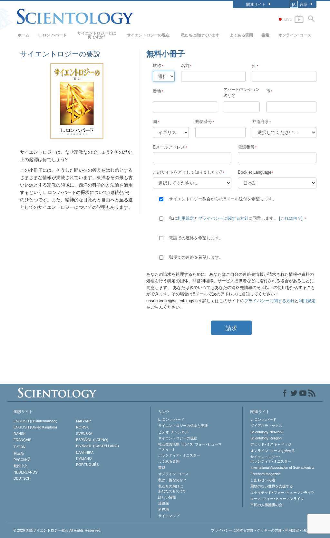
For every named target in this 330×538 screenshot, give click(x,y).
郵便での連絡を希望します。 (196, 257)
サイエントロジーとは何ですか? (96, 35)
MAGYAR (83, 421)
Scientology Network (266, 432)
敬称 (157, 65)
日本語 (19, 454)
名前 (185, 65)
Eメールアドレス (169, 147)
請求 (231, 328)
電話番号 (246, 147)
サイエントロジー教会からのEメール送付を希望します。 (223, 199)
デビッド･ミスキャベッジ (270, 444)
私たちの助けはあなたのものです (172, 488)
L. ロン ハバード (52, 35)
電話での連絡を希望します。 (196, 237)
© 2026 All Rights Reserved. (57, 530)
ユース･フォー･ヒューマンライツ (277, 499)
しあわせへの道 (262, 480)
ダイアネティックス (266, 426)
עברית (19, 446)
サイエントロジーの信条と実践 (183, 426)
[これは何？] (291, 218)
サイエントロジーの (148, 35)
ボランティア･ (179, 455)
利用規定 (185, 218)
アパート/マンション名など (241, 92)
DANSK (19, 434)
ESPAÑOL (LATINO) (92, 440)
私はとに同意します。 (236, 218)
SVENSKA (84, 434)
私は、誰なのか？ (172, 480)
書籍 (265, 35)
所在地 (163, 509)
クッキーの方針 (269, 530)
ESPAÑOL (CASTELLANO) (97, 446)
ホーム (23, 35)
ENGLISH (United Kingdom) (35, 427)
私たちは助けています (200, 35)
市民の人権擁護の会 (266, 505)
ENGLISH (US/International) (35, 421)
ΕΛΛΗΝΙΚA (84, 452)
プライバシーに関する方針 (223, 218)
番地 (157, 91)
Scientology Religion (266, 438)
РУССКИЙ (22, 460)
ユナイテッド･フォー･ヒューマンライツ (282, 493)
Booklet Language (254, 172)
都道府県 (260, 121)
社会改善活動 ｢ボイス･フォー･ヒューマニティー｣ (190, 446)
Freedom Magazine (265, 474)
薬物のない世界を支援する (271, 486)
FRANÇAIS (22, 440)
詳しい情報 (167, 497)
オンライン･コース (294, 35)
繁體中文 (21, 466)
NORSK (82, 427)
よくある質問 (241, 35)
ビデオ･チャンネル (173, 432)
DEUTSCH (22, 478)
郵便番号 (203, 121)
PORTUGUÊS (87, 464)
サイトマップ (169, 516)
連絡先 (163, 503)
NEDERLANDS (25, 472)
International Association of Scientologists (282, 467)
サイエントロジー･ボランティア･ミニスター (270, 459)
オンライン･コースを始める (272, 451)
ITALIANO (84, 458)
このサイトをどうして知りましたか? (187, 172)
